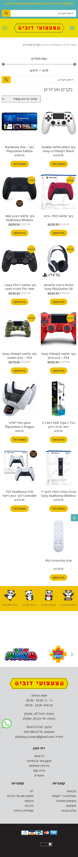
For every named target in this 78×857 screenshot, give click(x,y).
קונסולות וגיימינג (52, 44)
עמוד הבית (70, 44)
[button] (74, 517)
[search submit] (6, 13)
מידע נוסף (58, 233)
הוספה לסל (58, 164)
